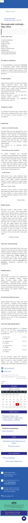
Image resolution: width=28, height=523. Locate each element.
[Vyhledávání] (0, 7)
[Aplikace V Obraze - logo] (10, 416)
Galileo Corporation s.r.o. (17, 507)
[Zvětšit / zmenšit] (4, 381)
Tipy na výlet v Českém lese (14, 461)
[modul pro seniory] (14, 446)
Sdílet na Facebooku (9, 368)
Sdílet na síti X (7, 371)
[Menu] (2, 1)
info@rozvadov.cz (12, 482)
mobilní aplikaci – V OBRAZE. (11, 420)
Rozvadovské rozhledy (9, 18)
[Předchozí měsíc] (9, 389)
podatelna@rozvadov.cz (10, 484)
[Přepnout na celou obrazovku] (3, 381)
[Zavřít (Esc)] (1, 381)
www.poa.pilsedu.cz (22, 330)
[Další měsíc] (18, 389)
